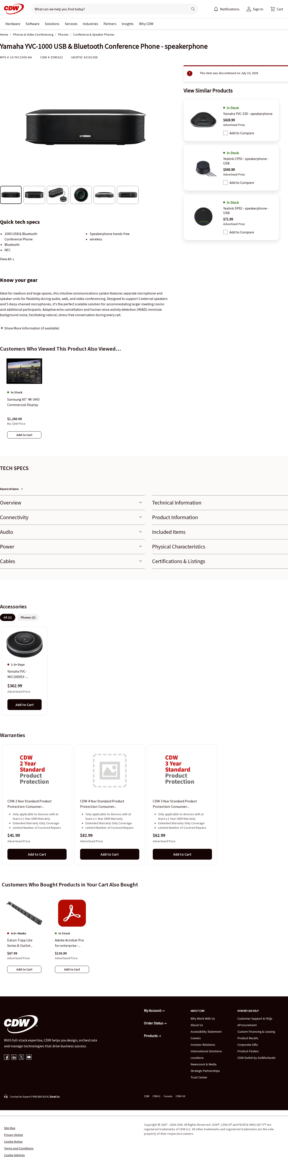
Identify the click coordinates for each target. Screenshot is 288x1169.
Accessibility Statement (206, 1032)
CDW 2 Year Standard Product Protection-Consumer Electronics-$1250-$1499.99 (29, 804)
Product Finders (248, 1051)
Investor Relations (203, 1045)
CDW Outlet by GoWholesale (256, 1058)
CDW (146, 1096)
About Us (197, 1025)
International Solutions (206, 1051)
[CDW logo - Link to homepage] (12, 9)
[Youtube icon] (29, 1057)
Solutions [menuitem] (52, 23)
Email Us (55, 1096)
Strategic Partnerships (205, 1071)
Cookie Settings (14, 1155)
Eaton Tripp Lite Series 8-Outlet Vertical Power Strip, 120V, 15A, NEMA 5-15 (23, 943)
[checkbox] (225, 133)
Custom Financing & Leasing (256, 1032)
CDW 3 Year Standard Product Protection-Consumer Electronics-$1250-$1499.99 (175, 804)
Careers (196, 1038)
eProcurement (247, 1025)
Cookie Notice (13, 1141)
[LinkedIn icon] (14, 1057)
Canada (168, 1096)
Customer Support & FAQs (254, 1018)
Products (151, 1035)
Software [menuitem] (32, 23)
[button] (277, 9)
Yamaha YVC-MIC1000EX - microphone (17, 674)
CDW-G (156, 1096)
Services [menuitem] (71, 23)
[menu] (226, 9)
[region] (144, 401)
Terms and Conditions (19, 1148)
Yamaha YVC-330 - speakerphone (247, 113)
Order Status (154, 1023)
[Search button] (193, 9)
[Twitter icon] (21, 1057)
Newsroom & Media (203, 1064)
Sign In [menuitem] (258, 9)
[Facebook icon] (6, 1057)
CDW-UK (180, 1096)
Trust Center (199, 1077)
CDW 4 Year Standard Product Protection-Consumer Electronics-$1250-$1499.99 (102, 804)
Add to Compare (242, 133)
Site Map (9, 1128)
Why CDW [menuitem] (146, 23)
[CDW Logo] (12, 9)
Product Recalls (247, 1038)
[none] (13, 23)
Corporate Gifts (247, 1045)
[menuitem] (216, 9)
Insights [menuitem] (128, 23)
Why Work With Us (203, 1018)
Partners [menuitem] (110, 23)
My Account (153, 1010)
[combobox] (108, 9)
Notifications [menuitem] (229, 9)
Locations (197, 1058)
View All (6, 259)
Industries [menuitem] (90, 23)
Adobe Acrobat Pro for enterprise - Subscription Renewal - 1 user (71, 943)
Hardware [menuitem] (12, 23)
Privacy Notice (13, 1135)
